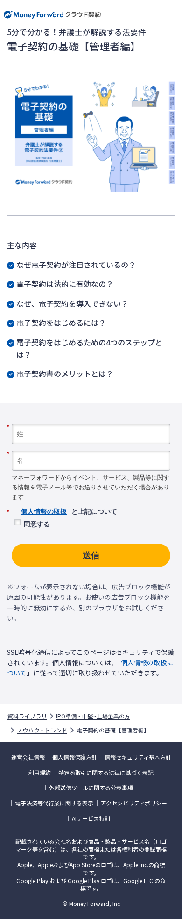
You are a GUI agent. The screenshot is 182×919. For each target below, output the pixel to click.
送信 (91, 555)
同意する (37, 524)
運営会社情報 (28, 757)
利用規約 (39, 772)
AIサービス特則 (91, 818)
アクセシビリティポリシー (134, 803)
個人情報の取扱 (44, 511)
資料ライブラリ (27, 716)
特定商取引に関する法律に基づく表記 (106, 772)
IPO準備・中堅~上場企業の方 (93, 716)
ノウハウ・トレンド (42, 730)
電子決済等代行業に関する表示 (54, 803)
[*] (91, 421)
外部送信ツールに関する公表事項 (91, 787)
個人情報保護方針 (74, 757)
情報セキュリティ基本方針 (138, 757)
